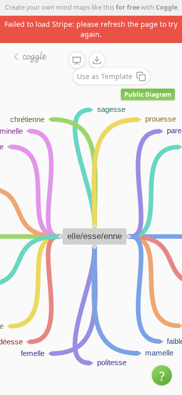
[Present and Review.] (77, 61)
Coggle (166, 7)
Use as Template (104, 76)
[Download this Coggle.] (97, 60)
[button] (162, 375)
